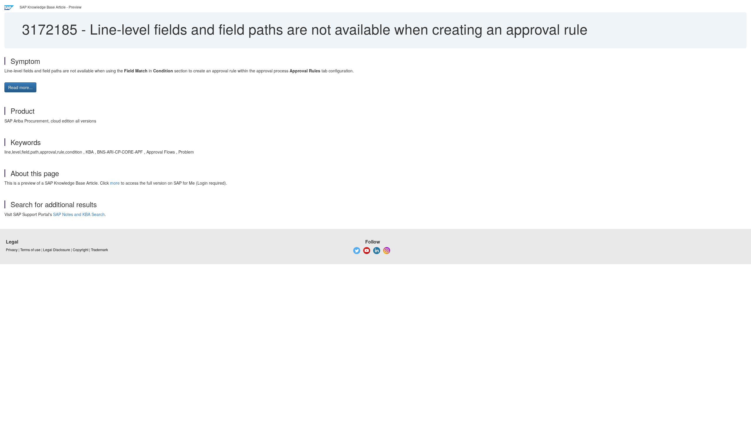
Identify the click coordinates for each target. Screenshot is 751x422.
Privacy (12, 249)
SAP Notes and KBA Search (79, 214)
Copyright (80, 249)
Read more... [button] (20, 87)
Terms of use (30, 249)
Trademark (99, 249)
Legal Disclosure (56, 249)
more (115, 183)
